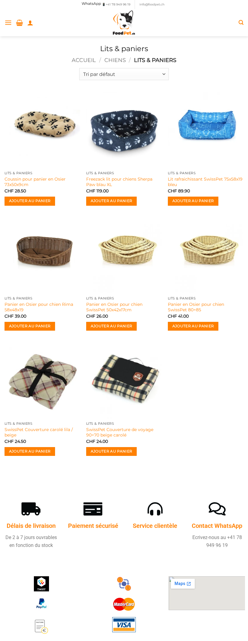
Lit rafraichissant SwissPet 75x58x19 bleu (205, 182)
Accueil (84, 60)
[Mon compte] (30, 22)
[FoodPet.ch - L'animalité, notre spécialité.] (124, 22)
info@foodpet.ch (152, 4)
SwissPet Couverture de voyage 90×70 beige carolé (119, 432)
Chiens (115, 60)
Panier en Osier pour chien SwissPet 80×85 (196, 307)
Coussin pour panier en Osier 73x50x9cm (35, 182)
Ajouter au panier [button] (30, 201)
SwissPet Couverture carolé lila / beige (39, 432)
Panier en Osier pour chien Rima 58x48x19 (39, 307)
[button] (8, 22)
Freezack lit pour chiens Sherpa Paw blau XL (119, 182)
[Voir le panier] (19, 22)
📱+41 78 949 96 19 (116, 4)
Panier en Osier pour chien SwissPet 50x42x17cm (114, 307)
